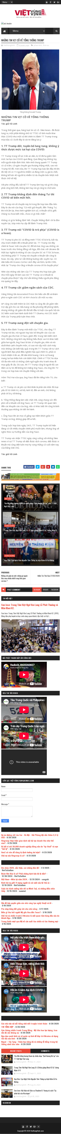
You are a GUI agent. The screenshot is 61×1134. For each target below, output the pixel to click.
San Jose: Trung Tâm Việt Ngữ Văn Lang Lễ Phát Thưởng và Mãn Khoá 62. (29, 606)
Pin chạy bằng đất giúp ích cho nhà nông (19, 908)
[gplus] (58, 2)
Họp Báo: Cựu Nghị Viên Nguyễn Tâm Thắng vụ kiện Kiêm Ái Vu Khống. (29, 560)
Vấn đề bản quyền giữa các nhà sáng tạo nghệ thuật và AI (26, 902)
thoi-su (46, 45)
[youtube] (46, 2)
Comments (45, 1051)
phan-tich (38, 45)
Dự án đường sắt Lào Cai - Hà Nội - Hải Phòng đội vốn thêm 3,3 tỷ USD (29, 836)
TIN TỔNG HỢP (7, 1026)
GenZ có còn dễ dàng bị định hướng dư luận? (20, 852)
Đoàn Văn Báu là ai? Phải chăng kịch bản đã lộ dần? (23, 873)
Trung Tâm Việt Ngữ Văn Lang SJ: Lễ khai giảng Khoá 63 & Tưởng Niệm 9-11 (30, 532)
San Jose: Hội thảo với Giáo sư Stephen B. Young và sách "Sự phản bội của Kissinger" (35, 1092)
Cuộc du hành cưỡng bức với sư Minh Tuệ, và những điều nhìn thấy (28, 889)
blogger (37, 589)
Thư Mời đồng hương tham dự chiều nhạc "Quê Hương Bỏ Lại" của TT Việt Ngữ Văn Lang (30, 505)
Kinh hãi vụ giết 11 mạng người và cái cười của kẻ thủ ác (25, 882)
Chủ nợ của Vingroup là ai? (13, 855)
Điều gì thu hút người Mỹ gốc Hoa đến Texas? (21, 912)
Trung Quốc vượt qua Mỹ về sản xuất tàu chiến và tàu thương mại (29, 921)
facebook (54, 589)
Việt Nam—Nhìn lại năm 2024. (14, 879)
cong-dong (9, 526)
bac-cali (8, 499)
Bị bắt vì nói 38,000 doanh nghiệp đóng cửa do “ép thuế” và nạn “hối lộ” (29, 847)
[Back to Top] (38, 1126)
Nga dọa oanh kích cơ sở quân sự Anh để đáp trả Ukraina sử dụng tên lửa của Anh (29, 1037)
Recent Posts (16, 1051)
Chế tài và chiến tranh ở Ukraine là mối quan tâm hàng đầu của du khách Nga (30, 917)
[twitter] (54, 2)
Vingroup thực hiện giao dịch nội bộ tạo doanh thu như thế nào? (27, 841)
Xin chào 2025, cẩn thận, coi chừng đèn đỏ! (20, 867)
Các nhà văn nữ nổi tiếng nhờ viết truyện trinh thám (24, 1023)
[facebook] (50, 2)
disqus (45, 589)
